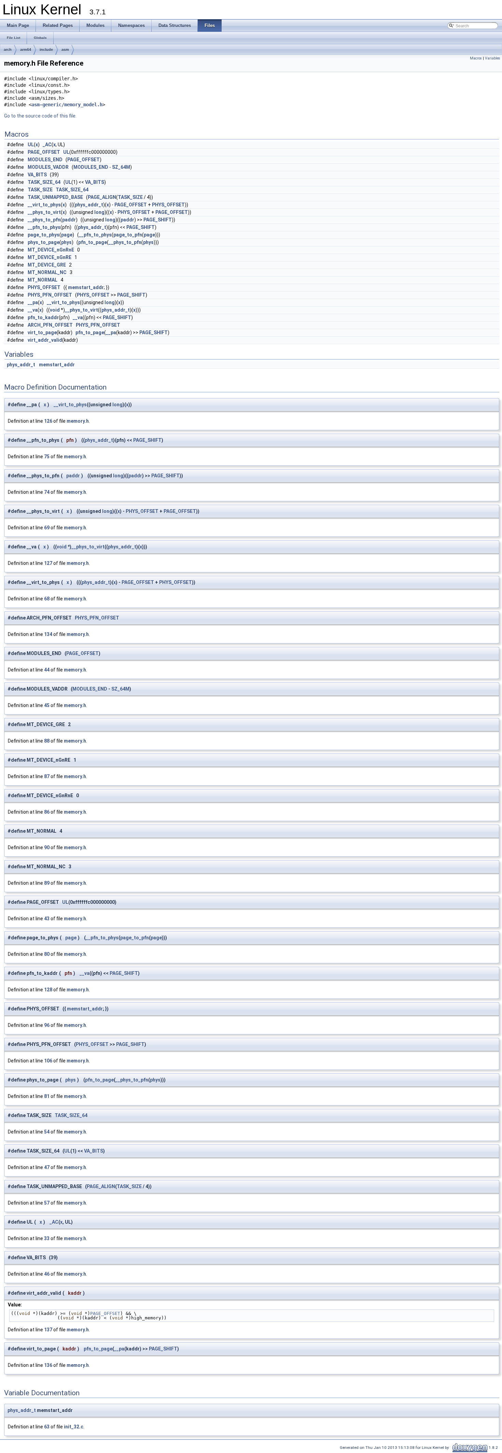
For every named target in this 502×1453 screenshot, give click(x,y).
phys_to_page (43, 242)
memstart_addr (86, 287)
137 (48, 1329)
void (55, 310)
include (46, 49)
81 (47, 1096)
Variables (492, 58)
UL (31, 144)
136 (48, 1365)
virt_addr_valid (45, 340)
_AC (47, 144)
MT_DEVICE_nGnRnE (51, 250)
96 (47, 1025)
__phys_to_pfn (44, 219)
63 (47, 1426)
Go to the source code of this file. (40, 116)
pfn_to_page (92, 242)
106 (48, 1060)
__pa (33, 302)
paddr (69, 219)
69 (47, 527)
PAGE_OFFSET (44, 152)
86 (47, 812)
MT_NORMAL (42, 280)
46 (47, 1274)
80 (47, 954)
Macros (476, 58)
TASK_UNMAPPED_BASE (55, 197)
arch (8, 49)
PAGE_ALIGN (102, 197)
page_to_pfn (127, 234)
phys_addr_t (89, 204)
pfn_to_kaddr (43, 317)
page (66, 234)
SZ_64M (121, 167)
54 (47, 1132)
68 (47, 598)
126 (48, 421)
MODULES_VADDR (48, 167)
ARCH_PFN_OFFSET (50, 325)
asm (65, 49)
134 (48, 634)
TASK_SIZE (40, 189)
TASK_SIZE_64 (44, 182)
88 (47, 741)
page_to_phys (43, 234)
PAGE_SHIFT (157, 219)
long (99, 212)
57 (47, 1203)
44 (47, 670)
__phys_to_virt (44, 212)
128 (48, 989)
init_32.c (73, 1426)
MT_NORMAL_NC (47, 272)
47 (47, 1167)
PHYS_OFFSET (168, 204)
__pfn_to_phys (44, 227)
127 (48, 563)
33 (47, 1238)
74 (47, 492)
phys (66, 242)
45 (47, 705)
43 (47, 918)
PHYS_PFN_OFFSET (50, 295)
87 (47, 776)
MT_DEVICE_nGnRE (49, 257)
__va (33, 310)
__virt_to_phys (44, 204)
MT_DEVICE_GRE (47, 265)
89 (47, 883)
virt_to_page (42, 332)
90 (47, 847)
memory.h (78, 421)
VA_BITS (37, 174)
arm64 (25, 49)
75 (47, 456)
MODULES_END (45, 159)
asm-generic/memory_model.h (66, 104)
